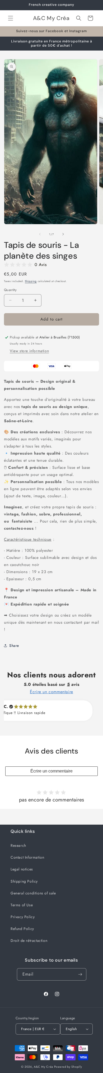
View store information (29, 350)
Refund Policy (22, 928)
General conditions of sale (33, 893)
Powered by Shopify (68, 1067)
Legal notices (22, 869)
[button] (10, 18)
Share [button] (14, 645)
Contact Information (27, 857)
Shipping (31, 281)
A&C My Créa (43, 1067)
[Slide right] (63, 234)
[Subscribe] (80, 974)
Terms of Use (22, 905)
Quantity (10, 289)
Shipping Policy (24, 881)
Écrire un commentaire (51, 771)
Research (18, 845)
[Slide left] (40, 234)
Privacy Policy (23, 916)
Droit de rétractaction (29, 940)
